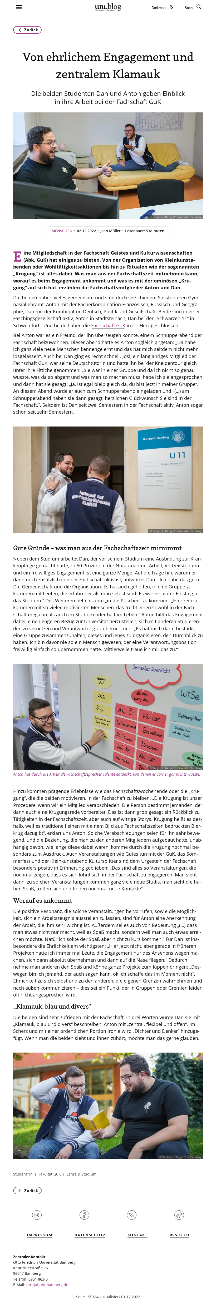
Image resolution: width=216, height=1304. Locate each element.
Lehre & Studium (81, 1174)
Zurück (31, 29)
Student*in (23, 1174)
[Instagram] (37, 1218)
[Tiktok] (179, 1218)
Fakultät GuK (49, 1174)
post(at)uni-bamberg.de (47, 1284)
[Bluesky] (131, 1218)
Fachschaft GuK (108, 325)
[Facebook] (84, 1218)
